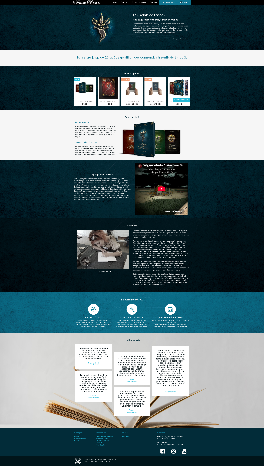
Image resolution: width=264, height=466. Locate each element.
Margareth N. (93, 363)
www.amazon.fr (132, 412)
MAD (132, 379)
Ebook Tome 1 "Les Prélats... (155, 101)
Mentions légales (102, 439)
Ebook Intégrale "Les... (132, 101)
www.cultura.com (93, 365)
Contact (99, 443)
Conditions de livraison (104, 437)
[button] (179, 39)
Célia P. (93, 396)
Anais (170, 390)
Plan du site (100, 445)
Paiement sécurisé (103, 441)
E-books (124, 2)
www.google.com (170, 392)
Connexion (125, 437)
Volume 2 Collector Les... (108, 101)
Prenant (132, 410)
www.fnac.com (132, 381)
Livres (115, 2)
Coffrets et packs (138, 2)
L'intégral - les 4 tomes (85, 101)
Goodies (153, 2)
